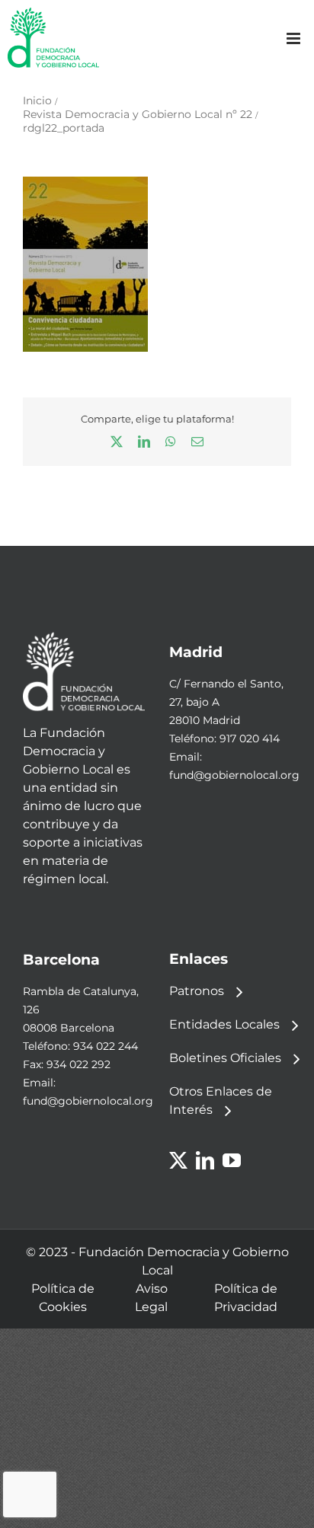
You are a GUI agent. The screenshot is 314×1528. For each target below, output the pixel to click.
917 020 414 (249, 738)
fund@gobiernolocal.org (234, 775)
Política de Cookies (63, 1297)
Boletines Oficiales (225, 1058)
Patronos (196, 991)
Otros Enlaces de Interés (220, 1100)
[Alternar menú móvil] (295, 38)
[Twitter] (178, 1160)
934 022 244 (105, 1046)
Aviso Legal (151, 1297)
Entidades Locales (224, 1024)
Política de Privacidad (245, 1297)
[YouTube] (232, 1160)
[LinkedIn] (205, 1160)
